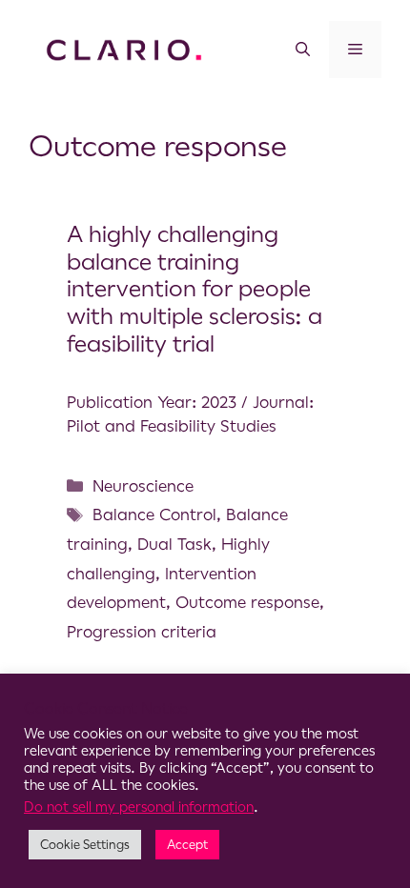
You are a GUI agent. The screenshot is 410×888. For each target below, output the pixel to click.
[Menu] (355, 49)
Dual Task (174, 544)
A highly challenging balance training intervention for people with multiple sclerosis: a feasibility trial (194, 289)
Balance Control (154, 514)
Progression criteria (141, 631)
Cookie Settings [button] (85, 845)
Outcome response (247, 602)
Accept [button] (187, 845)
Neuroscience (143, 485)
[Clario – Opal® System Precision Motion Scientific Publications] (124, 48)
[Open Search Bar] (303, 49)
